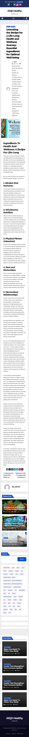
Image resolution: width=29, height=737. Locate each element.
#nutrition (14, 99)
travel (5, 606)
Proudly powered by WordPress (10, 728)
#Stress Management (15, 110)
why (16, 609)
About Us (14, 733)
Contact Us (8, 733)
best (13, 567)
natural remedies (7, 596)
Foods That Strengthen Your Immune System (14, 667)
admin (15, 62)
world (5, 612)
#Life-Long (15, 90)
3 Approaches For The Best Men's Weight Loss (8, 475)
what (11, 609)
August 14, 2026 (9, 670)
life (16, 590)
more (5, 593)
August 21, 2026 (9, 653)
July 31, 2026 (8, 704)
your (10, 612)
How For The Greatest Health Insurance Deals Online (14, 525)
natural (13, 593)
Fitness (11, 574)
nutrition (20, 596)
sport (9, 603)
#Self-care (19, 104)
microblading (22, 590)
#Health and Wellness (15, 74)
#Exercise (14, 68)
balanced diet (7, 567)
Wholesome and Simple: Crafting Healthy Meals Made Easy (14, 509)
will (20, 609)
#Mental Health (16, 95)
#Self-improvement (17, 106)
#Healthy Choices (17, 77)
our (4, 599)
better (18, 567)
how (5, 590)
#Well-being (15, 113)
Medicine (13, 26)
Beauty (8, 26)
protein (9, 599)
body (23, 567)
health (21, 574)
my (9, 593)
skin (5, 603)
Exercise (5, 574)
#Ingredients (15, 88)
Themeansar (14, 730)
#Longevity (15, 93)
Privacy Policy (20, 733)
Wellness (6, 609)
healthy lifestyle (17, 587)
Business (11, 570)
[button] (24, 18)
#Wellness (14, 115)
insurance (10, 590)
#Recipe (14, 104)
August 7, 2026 (9, 687)
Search (4, 554)
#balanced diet (16, 66)
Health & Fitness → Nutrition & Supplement (13, 583)
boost (5, 570)
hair (17, 574)
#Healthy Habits (16, 79)
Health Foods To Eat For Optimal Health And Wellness (21, 475)
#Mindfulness (15, 97)
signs (20, 599)
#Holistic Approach (17, 86)
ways (19, 606)
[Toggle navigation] (13, 18)
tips (14, 603)
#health (14, 70)
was (14, 606)
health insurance (7, 587)
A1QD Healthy (14, 10)
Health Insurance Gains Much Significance (14, 541)
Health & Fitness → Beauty (9, 577)
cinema (17, 570)
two (9, 606)
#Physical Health (16, 102)
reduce (15, 599)
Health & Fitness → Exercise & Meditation (12, 580)
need (15, 596)
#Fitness (20, 68)
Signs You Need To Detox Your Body (12, 650)
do (21, 570)
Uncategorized (7, 647)
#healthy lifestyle (16, 81)
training (19, 603)
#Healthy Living (16, 84)
